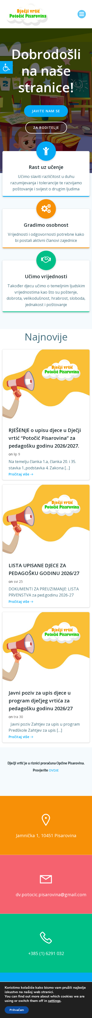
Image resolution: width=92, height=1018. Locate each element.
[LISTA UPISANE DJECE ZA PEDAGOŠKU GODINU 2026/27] (46, 521)
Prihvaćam (17, 1010)
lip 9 (17, 454)
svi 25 (18, 581)
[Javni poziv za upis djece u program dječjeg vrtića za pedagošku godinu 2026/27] (46, 648)
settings (54, 1001)
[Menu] (82, 14)
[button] (6, 67)
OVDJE (54, 770)
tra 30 (18, 716)
